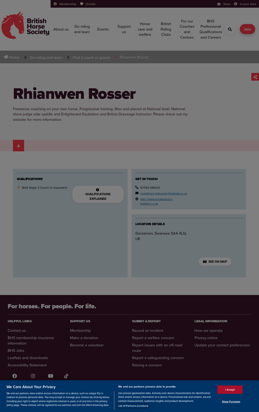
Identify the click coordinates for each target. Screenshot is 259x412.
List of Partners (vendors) (133, 406)
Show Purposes (231, 402)
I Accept (230, 389)
